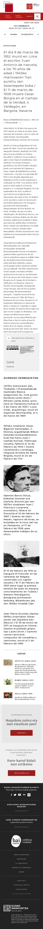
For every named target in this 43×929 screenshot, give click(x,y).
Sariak (21, 872)
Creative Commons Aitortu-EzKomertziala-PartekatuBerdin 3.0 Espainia (27, 349)
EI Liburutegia (21, 863)
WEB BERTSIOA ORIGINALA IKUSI (23, 339)
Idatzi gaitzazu (20, 827)
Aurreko (18, 16)
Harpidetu (29, 16)
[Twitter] (15, 794)
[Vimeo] (28, 794)
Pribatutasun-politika (21, 885)
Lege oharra (21, 880)
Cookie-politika (21, 889)
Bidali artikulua (21, 773)
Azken (8, 16)
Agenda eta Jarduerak (21, 867)
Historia (10, 367)
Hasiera (13, 34)
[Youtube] (19, 794)
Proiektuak (21, 859)
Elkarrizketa (27, 34)
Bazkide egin (20, 810)
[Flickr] (24, 794)
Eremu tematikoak (21, 855)
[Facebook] (11, 794)
